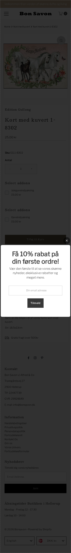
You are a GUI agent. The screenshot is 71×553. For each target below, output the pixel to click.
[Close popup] (66, 240)
